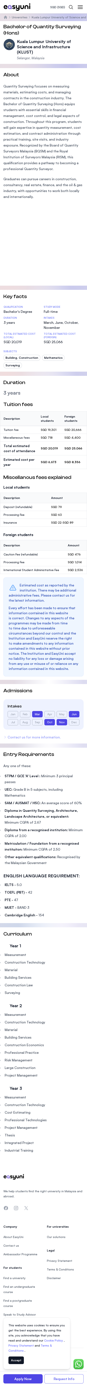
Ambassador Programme (20, 1254)
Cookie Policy (54, 1340)
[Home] (5, 17)
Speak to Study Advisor (19, 1314)
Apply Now (23, 1379)
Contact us (11, 1245)
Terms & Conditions (60, 1269)
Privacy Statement (21, 1345)
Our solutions (56, 1237)
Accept (16, 1360)
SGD (57, 7)
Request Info (64, 1379)
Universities (19, 17)
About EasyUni (13, 1237)
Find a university (14, 1278)
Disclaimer (54, 1278)
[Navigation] (80, 7)
